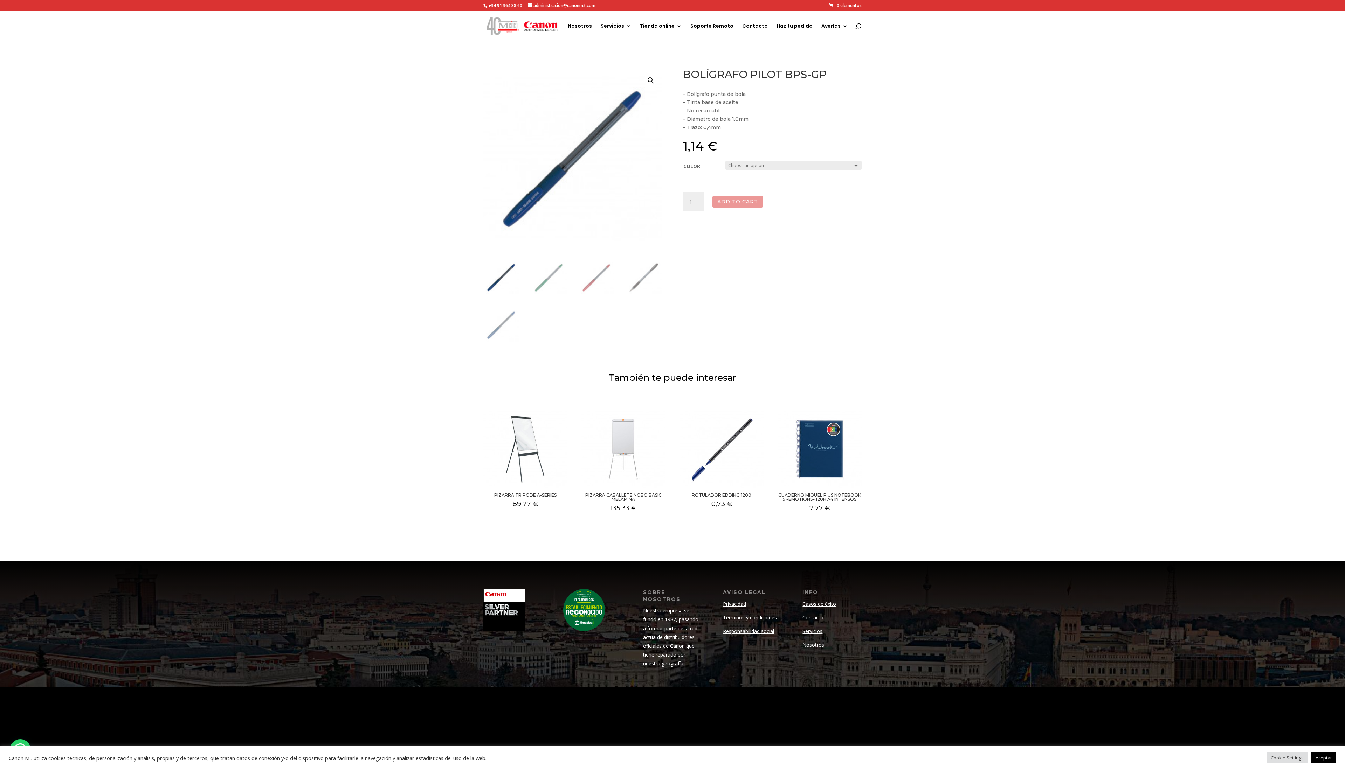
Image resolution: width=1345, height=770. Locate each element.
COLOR (691, 166)
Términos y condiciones (750, 617)
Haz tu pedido (795, 26)
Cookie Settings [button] (1287, 758)
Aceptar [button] (1324, 758)
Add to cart (737, 201)
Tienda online (657, 26)
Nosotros (580, 26)
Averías (831, 26)
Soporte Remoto (711, 26)
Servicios (612, 26)
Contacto (755, 26)
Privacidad (734, 604)
